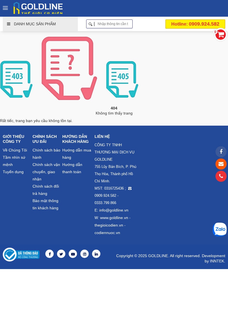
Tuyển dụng (13, 172)
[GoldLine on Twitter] (61, 254)
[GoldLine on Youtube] (73, 254)
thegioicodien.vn (109, 225)
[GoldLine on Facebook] (49, 254)
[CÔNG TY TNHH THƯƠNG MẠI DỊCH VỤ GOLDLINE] (39, 8)
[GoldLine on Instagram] (84, 254)
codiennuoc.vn (107, 232)
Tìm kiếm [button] (130, 23)
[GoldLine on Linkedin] (96, 254)
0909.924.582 (195, 24)
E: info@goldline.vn (111, 210)
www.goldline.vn (114, 217)
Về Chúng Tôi (15, 150)
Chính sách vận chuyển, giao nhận (46, 171)
